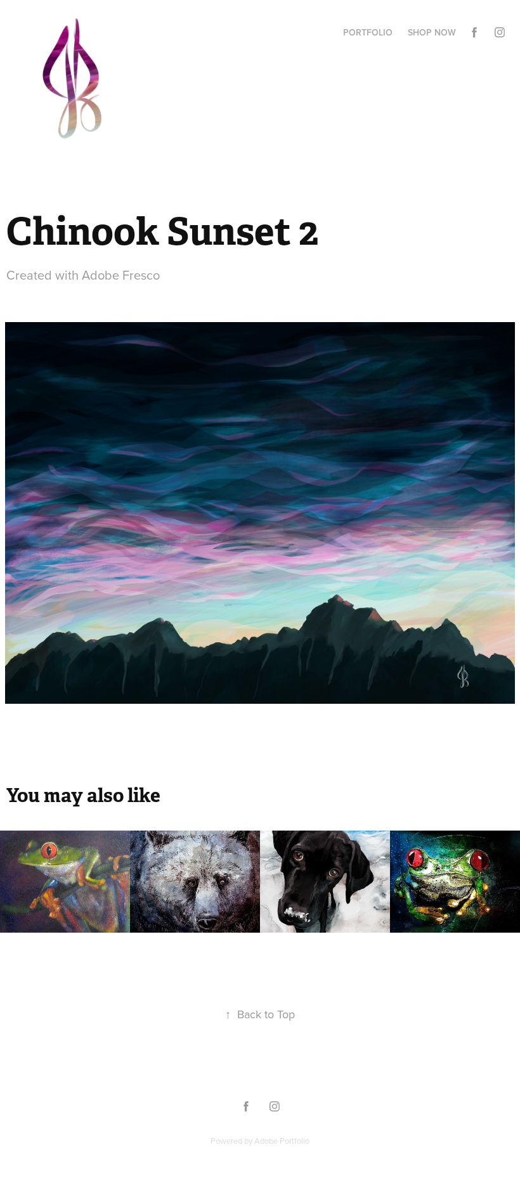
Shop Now (432, 32)
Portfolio (368, 32)
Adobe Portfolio (281, 1140)
